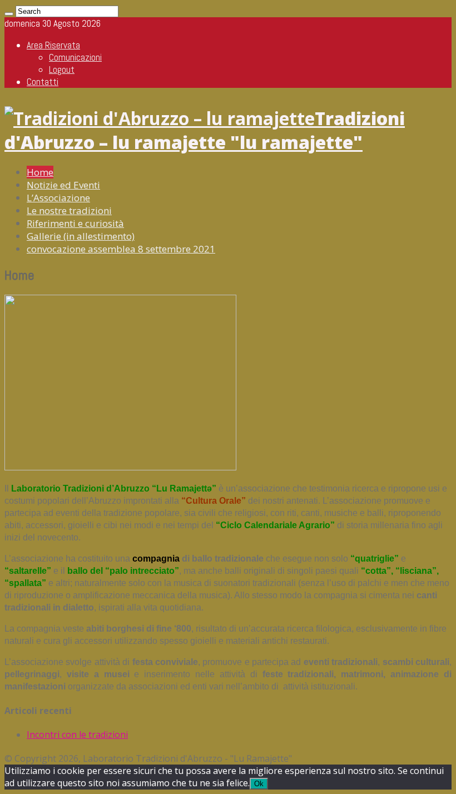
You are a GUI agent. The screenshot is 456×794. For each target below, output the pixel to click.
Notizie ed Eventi (63, 184)
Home (40, 172)
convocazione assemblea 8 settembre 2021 (121, 248)
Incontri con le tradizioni (77, 734)
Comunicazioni (75, 57)
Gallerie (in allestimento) (81, 236)
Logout (62, 69)
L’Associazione (58, 197)
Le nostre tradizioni (69, 210)
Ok (259, 784)
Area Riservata (53, 45)
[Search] (8, 14)
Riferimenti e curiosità (75, 223)
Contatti (42, 82)
